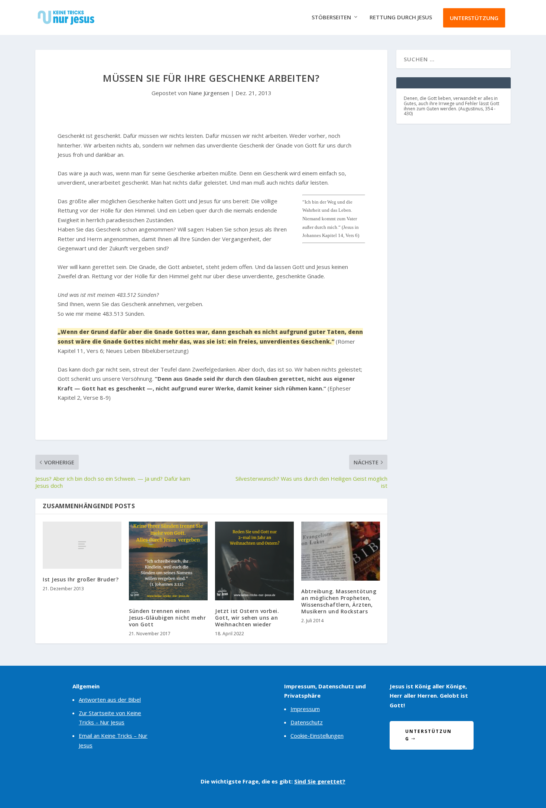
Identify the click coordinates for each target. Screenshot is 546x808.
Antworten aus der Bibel (110, 699)
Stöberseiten (331, 17)
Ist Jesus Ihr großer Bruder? (80, 579)
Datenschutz (306, 722)
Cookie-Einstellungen (317, 735)
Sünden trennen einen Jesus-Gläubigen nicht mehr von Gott (167, 617)
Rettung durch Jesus (401, 17)
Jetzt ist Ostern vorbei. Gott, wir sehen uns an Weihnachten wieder (247, 617)
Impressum (305, 709)
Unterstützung (474, 18)
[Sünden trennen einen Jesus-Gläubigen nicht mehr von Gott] (168, 561)
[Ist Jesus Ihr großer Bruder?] (82, 545)
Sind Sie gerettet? (319, 781)
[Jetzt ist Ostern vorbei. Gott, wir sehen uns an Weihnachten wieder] (254, 561)
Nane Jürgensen (209, 93)
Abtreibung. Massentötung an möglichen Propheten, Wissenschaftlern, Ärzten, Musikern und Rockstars (338, 601)
